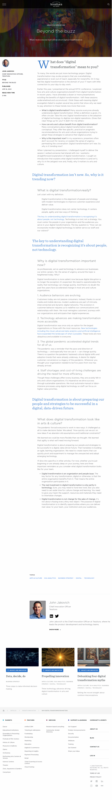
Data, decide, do (16, 676)
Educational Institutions (11, 730)
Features (30, 720)
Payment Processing (31, 754)
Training (70, 744)
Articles (13, 710)
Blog (92, 738)
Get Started (72, 747)
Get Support (72, 726)
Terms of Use (95, 773)
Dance (5, 726)
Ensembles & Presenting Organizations (11, 734)
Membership (29, 737)
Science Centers (8, 761)
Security (71, 733)
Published (6, 86)
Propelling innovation (55, 676)
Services (52, 720)
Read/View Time (8, 93)
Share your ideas (74, 751)
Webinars (71, 740)
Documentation (73, 737)
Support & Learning (79, 720)
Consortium (7, 772)
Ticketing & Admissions (32, 730)
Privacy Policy (95, 777)
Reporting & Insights (31, 751)
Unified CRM (29, 726)
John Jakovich (8, 71)
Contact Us (94, 746)
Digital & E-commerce (32, 747)
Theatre (5, 765)
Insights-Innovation (29, 710)
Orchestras (6, 753)
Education (28, 744)
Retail (26, 758)
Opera (5, 749)
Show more (54, 629)
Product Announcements (76, 730)
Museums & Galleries (10, 746)
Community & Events (98, 720)
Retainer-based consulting (55, 726)
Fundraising (28, 733)
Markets (8, 720)
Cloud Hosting (29, 767)
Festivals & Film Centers (11, 739)
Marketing (28, 740)
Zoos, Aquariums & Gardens (12, 768)
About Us (94, 729)
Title (4, 80)
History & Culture (9, 742)
